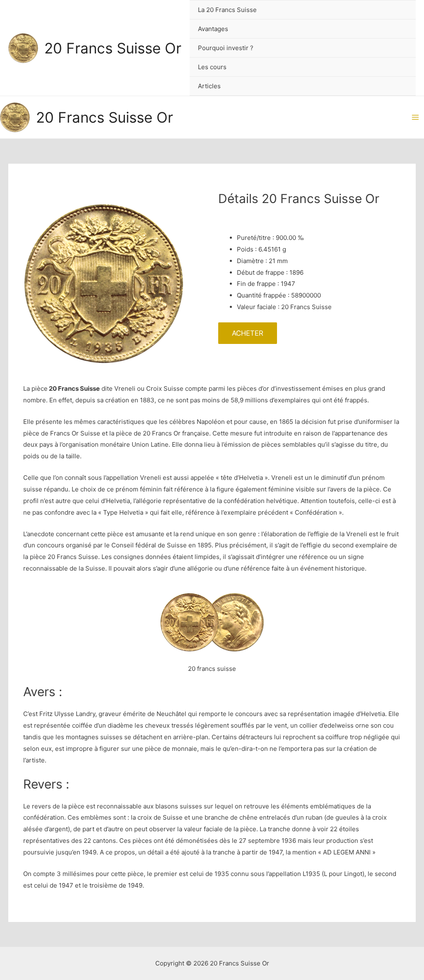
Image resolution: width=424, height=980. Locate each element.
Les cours (212, 67)
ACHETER (247, 333)
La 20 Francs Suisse (227, 10)
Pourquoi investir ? (225, 48)
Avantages (213, 29)
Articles (209, 86)
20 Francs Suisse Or (112, 48)
